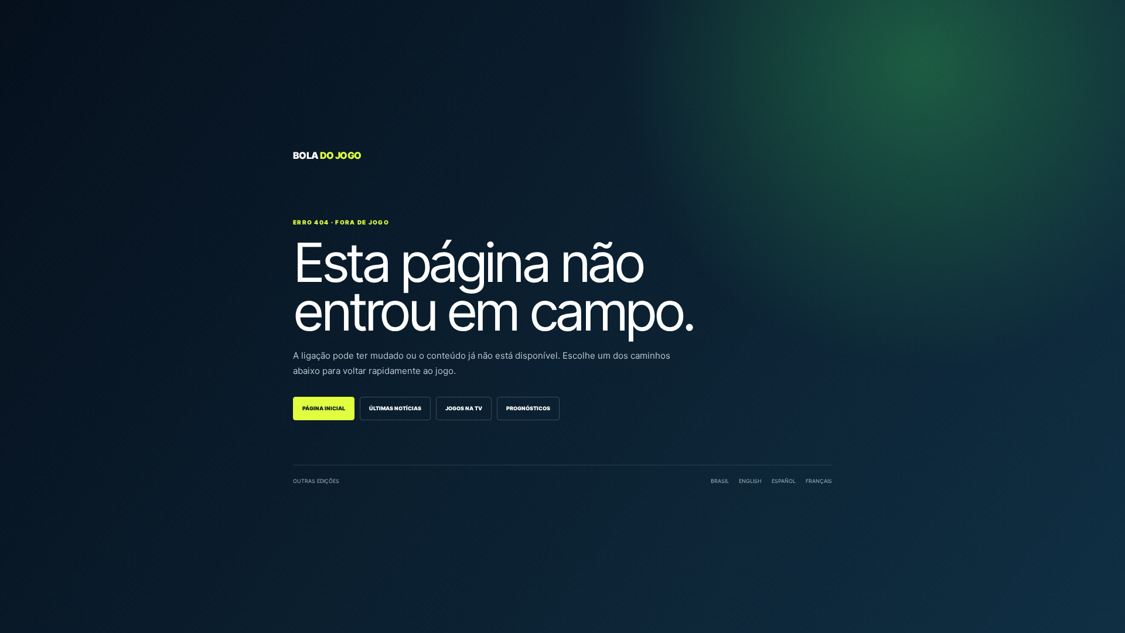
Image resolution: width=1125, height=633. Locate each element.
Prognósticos (528, 408)
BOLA (327, 155)
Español (784, 481)
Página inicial (323, 408)
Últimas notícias (395, 408)
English (750, 481)
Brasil (720, 481)
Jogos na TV (463, 408)
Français (819, 481)
